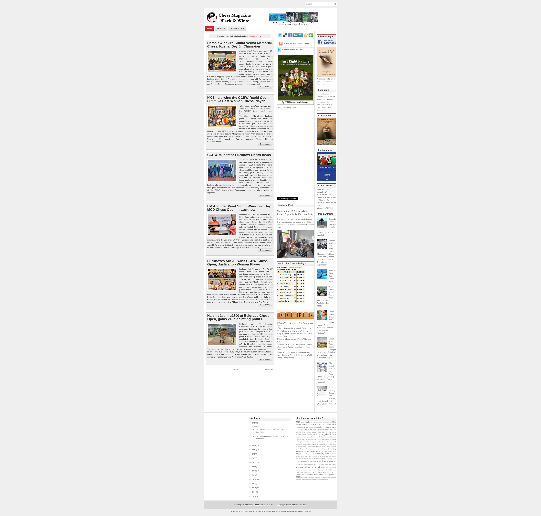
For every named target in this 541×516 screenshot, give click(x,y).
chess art (308, 437)
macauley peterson (324, 453)
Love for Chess (300, 504)
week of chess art (326, 467)
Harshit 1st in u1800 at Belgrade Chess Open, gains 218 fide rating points (238, 317)
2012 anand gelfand (304, 422)
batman (309, 432)
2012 (254, 487)
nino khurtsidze (321, 459)
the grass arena (302, 464)
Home (209, 28)
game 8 (314, 449)
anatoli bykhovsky (330, 430)
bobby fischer (312, 434)
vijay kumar (332, 464)
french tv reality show (310, 442)
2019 (254, 470)
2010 (254, 496)
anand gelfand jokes (318, 430)
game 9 (320, 449)
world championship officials (324, 470)
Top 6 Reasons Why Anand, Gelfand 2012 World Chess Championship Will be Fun (295, 329)
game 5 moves (331, 446)
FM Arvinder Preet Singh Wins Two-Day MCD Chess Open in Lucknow (239, 208)
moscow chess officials (329, 456)
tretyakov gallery (312, 464)
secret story (321, 461)
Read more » (265, 87)
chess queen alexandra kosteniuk (324, 439)
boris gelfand (325, 434)
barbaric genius (301, 432)
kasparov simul (311, 454)
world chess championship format (310, 477)
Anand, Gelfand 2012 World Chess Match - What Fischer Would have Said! (295, 345)
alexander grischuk (322, 427)
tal (296, 464)
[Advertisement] (295, 153)
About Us (221, 28)
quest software (305, 461)
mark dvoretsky (306, 456)
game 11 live (327, 444)
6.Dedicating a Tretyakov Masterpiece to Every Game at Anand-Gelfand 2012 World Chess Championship (294, 355)
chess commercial (326, 437)
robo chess (313, 461)
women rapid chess (309, 470)
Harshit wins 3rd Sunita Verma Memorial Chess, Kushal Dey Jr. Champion (239, 44)
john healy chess (326, 451)
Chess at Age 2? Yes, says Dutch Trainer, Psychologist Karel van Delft (295, 213)
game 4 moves (316, 446)
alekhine (311, 427)
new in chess (313, 459)
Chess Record (237, 28)
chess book (316, 437)
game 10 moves (317, 444)
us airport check (323, 464)
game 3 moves (306, 446)
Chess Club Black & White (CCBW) (268, 504)
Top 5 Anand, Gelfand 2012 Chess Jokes (295, 333)
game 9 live (328, 449)
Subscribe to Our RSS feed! (297, 44)
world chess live (306, 479)
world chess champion (322, 472)
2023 (254, 454)
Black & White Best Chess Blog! (332, 276)
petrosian (329, 459)
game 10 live (307, 444)
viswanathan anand (308, 467)
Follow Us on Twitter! (292, 50)
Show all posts (256, 36)
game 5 (324, 446)
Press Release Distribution (302, 511)
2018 (254, 475)
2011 (254, 492)
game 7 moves (306, 449)
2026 (254, 423)
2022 (254, 458)
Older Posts (268, 369)
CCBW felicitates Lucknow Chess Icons (239, 155)
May (255, 426)
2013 (254, 483)
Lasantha (269, 511)
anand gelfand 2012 (304, 429)
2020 (254, 466)
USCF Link (329, 208)
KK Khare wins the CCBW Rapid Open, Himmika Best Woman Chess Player (238, 99)
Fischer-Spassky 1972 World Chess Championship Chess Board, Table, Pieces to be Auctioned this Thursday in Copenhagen (326, 252)
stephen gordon (330, 461)
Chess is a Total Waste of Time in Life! (326, 198)
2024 (254, 449)
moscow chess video (302, 459)
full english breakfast (324, 442)
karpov (304, 454)
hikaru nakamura (312, 451)
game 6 (298, 449)
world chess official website (319, 479)
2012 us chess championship (322, 422)
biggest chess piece (318, 432)
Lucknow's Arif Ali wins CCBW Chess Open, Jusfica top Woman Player (237, 262)
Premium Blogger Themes (283, 511)
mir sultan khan (316, 456)
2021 (254, 462)
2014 (254, 479)
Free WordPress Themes (246, 511)
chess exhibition (306, 439)
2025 (254, 445)
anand (333, 426)
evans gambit (300, 442)
